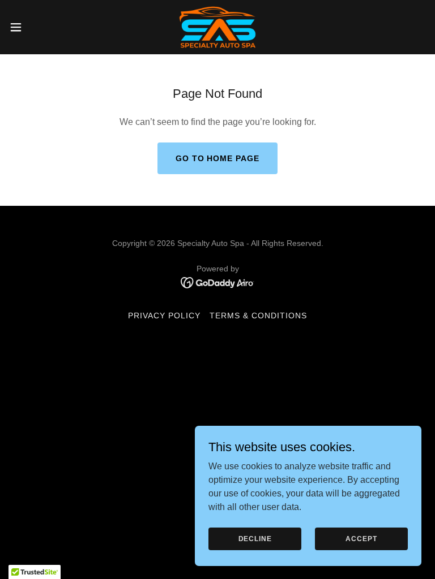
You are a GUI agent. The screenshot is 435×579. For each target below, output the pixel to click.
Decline (255, 538)
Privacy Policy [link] (164, 315)
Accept (361, 538)
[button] (37, 27)
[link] (217, 27)
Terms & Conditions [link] (258, 315)
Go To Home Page (218, 158)
